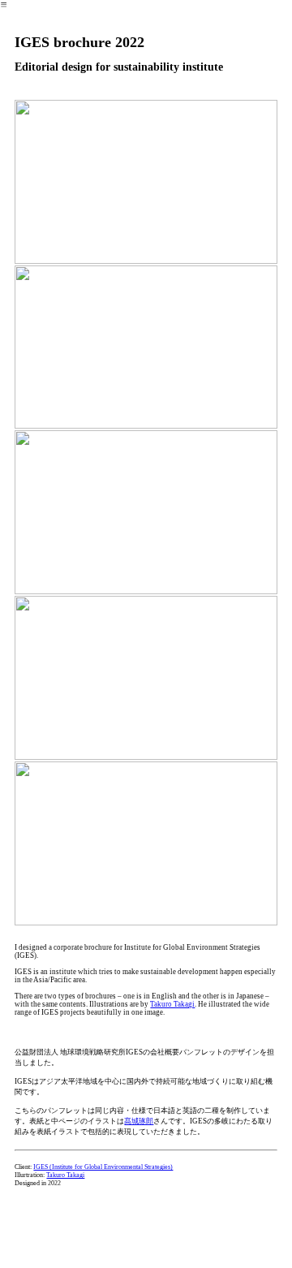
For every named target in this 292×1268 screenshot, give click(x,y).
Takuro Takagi (172, 1004)
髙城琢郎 (138, 1121)
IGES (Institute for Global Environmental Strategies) (103, 1167)
